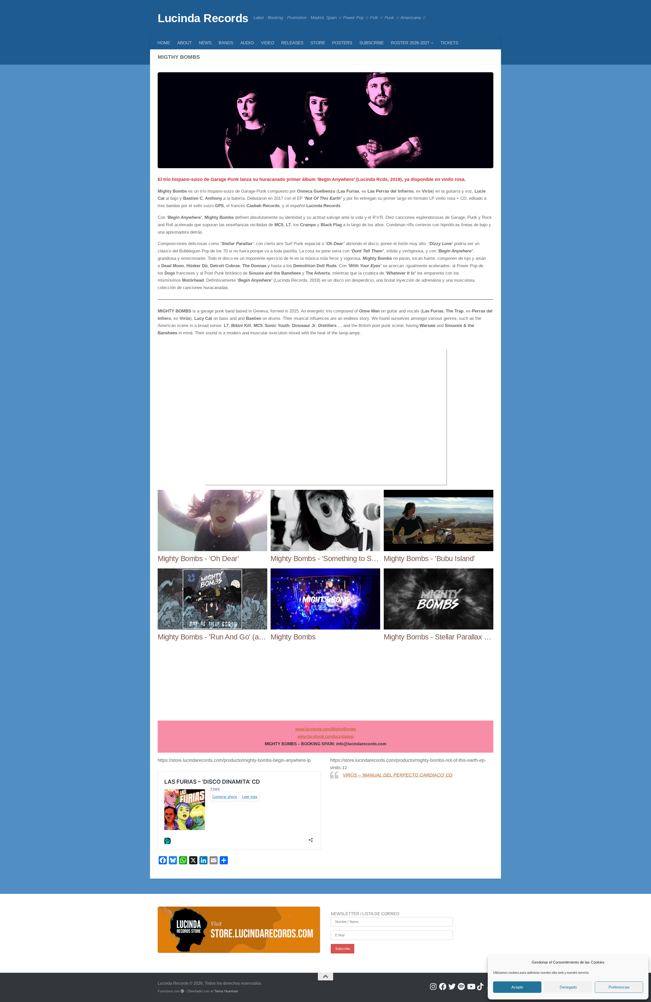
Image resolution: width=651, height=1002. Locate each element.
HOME (163, 42)
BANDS (226, 42)
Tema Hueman (226, 991)
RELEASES (292, 42)
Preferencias (619, 987)
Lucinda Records (203, 18)
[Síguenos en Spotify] (461, 986)
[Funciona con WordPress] (182, 991)
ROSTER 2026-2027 (410, 42)
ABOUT (184, 42)
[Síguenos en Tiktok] (480, 986)
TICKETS (449, 42)
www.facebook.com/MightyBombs (325, 729)
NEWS (205, 42)
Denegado (568, 987)
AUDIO (247, 42)
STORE (317, 42)
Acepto (517, 987)
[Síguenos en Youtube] (471, 986)
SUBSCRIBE (371, 42)
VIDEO (267, 42)
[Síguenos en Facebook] (442, 986)
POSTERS (342, 42)
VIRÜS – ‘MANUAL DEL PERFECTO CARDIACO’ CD (397, 775)
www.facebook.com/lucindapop (326, 736)
